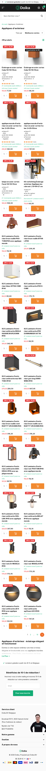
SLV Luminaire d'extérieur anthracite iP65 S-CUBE (33, 286)
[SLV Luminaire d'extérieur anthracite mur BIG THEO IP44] (12, 363)
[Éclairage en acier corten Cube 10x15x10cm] (34, 54)
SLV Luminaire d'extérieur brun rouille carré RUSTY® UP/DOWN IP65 (33, 423)
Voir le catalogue (3, 8)
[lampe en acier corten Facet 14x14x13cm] (12, 169)
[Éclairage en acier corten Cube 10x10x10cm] (12, 54)
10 (37, 635)
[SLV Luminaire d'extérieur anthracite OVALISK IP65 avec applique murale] (12, 501)
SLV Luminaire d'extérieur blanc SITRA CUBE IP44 (11, 286)
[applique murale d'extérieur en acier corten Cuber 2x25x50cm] (34, 110)
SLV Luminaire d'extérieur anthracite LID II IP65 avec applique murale (11, 609)
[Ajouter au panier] (15, 96)
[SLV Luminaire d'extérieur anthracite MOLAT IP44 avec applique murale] (34, 501)
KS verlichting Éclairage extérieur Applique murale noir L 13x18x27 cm (33, 184)
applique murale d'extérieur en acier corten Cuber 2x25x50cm (34, 125)
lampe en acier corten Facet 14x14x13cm (10, 183)
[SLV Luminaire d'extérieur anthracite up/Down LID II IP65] (34, 593)
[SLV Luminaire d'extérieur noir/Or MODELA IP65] (12, 548)
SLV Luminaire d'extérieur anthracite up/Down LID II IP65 (33, 608)
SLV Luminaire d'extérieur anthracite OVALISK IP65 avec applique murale (11, 517)
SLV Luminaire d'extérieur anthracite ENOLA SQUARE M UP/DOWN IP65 (11, 332)
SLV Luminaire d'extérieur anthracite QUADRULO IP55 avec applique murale (11, 469)
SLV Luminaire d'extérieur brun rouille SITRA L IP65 (33, 238)
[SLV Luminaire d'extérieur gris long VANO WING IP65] (34, 363)
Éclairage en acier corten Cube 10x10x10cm (12, 69)
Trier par (19, 33)
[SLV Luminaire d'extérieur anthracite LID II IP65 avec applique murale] (12, 593)
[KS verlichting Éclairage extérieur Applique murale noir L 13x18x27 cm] (34, 169)
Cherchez (41, 16)
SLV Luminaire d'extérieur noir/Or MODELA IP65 (11, 563)
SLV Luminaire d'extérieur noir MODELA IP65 (33, 562)
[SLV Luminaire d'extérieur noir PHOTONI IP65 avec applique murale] (34, 453)
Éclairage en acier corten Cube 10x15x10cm (34, 69)
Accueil (4, 24)
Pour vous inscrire (23, 693)
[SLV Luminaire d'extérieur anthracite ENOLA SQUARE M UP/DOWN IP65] (12, 316)
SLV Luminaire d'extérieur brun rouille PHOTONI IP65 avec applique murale (11, 239)
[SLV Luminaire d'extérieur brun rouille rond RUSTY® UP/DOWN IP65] (12, 408)
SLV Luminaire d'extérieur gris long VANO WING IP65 (33, 378)
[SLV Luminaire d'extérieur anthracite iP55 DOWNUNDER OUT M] (34, 316)
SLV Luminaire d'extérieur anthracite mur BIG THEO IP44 (11, 378)
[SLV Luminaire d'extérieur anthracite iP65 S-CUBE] (34, 271)
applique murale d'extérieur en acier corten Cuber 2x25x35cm (12, 125)
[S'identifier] (39, 7)
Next (42, 635)
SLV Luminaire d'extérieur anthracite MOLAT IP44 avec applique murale (33, 517)
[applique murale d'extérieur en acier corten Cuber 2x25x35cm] (12, 110)
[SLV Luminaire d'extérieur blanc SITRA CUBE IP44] (12, 271)
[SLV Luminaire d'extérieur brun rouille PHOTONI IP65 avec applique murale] (12, 223)
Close (23, 734)
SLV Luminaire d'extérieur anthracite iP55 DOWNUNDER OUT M (33, 331)
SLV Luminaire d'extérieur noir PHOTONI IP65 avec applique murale (34, 468)
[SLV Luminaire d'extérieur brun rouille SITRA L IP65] (34, 223)
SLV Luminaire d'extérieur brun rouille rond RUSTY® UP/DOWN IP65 (11, 423)
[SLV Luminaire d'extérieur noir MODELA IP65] (34, 548)
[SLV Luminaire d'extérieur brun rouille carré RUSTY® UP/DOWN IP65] (34, 408)
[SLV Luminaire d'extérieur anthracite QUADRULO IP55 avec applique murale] (12, 453)
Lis (5, 656)
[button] (2, 2)
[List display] (43, 40)
